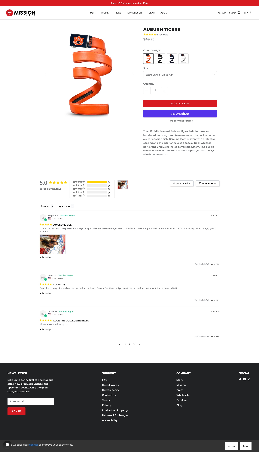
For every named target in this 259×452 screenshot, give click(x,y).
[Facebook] (244, 379)
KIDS (118, 12)
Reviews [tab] (45, 206)
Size (145, 68)
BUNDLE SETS (135, 12)
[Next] (133, 74)
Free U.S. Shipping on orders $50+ (129, 3)
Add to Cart (180, 103)
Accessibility (109, 420)
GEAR (152, 12)
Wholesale (182, 395)
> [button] (139, 344)
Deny (245, 446)
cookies (33, 444)
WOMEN (105, 12)
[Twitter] (240, 379)
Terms (106, 400)
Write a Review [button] (209, 183)
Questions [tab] (64, 206)
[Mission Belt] (20, 12)
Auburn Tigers (46, 257)
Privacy (106, 405)
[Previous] (45, 74)
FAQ (104, 380)
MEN (92, 12)
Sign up (16, 411)
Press (179, 390)
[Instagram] (249, 379)
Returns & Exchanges (115, 415)
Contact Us (109, 395)
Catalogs (181, 400)
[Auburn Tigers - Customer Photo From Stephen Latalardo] (123, 185)
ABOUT (164, 12)
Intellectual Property (115, 410)
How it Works (110, 385)
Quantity (148, 83)
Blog (179, 405)
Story (179, 380)
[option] (89, 74)
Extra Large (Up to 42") (160, 74)
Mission (181, 385)
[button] (212, 264)
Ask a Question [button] (183, 183)
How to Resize (111, 390)
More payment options (180, 121)
